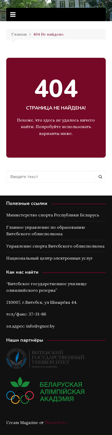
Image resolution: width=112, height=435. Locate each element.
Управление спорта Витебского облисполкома (55, 246)
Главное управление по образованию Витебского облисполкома (45, 231)
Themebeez (56, 422)
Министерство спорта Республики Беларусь (52, 215)
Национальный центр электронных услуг (49, 258)
